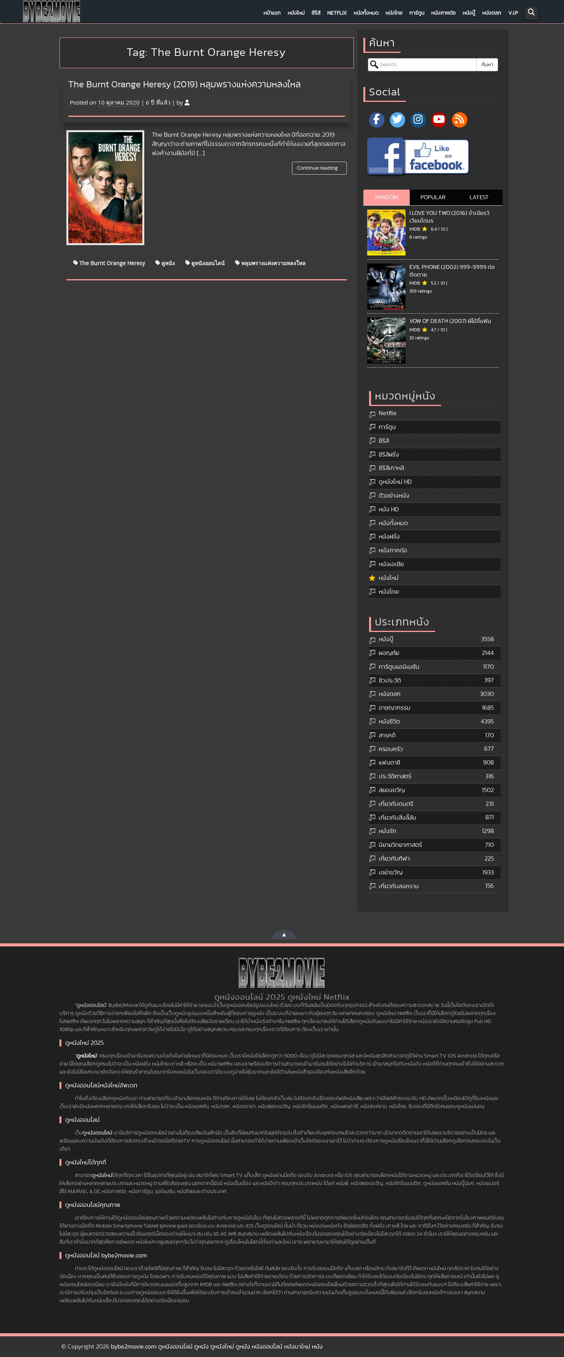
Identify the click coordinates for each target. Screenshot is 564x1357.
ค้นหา (487, 64)
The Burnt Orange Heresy (111, 262)
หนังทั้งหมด (366, 13)
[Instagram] (418, 120)
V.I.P (513, 13)
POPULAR (433, 197)
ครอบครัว (391, 749)
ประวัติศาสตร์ (395, 776)
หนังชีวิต (389, 722)
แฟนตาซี (389, 763)
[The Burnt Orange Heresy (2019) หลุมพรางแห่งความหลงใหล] (105, 187)
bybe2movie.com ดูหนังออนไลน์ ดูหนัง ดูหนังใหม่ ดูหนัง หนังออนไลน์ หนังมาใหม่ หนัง (217, 1347)
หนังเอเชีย (391, 564)
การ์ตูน (416, 13)
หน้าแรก (272, 13)
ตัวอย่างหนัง (394, 496)
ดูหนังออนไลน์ (207, 262)
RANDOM (386, 197)
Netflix (337, 13)
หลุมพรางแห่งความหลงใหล (273, 262)
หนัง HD (389, 509)
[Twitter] (397, 120)
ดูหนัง (167, 262)
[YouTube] (439, 120)
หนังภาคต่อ (443, 13)
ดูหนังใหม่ (86, 1056)
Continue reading (318, 168)
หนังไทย (394, 13)
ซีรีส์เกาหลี (391, 468)
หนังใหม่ (296, 13)
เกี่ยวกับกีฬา (394, 859)
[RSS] (459, 120)
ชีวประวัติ (390, 681)
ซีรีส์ (316, 13)
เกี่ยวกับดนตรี (396, 804)
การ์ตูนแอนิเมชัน (399, 667)
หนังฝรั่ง (389, 537)
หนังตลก (491, 13)
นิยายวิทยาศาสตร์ (400, 845)
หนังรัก (387, 831)
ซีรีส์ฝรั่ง (389, 455)
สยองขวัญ (392, 790)
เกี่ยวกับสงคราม (399, 886)
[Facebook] (376, 120)
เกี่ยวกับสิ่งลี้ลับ (397, 818)
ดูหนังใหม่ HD (395, 482)
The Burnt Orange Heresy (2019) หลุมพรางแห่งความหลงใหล (184, 84)
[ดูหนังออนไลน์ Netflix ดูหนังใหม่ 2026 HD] (52, 13)
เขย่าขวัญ (390, 872)
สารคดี (387, 735)
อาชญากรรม (395, 708)
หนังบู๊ (469, 13)
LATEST (479, 197)
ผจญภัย (389, 653)
